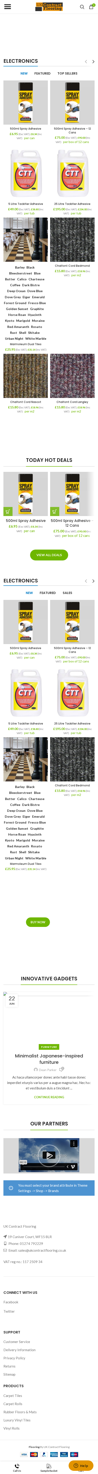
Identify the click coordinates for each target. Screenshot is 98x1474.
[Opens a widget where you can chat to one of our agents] (80, 1466)
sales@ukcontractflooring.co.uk (42, 1250)
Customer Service (16, 1342)
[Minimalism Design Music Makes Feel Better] (49, 438)
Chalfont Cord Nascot (25, 402)
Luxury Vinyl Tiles (17, 1420)
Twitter (9, 1311)
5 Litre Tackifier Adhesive (25, 204)
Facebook (10, 1302)
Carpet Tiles (12, 1396)
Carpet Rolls (12, 1404)
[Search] (82, 6)
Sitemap (9, 1374)
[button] (8, 511)
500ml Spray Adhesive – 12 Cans (72, 130)
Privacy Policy (14, 1358)
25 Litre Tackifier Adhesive (72, 204)
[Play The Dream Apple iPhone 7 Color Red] (49, 433)
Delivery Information (19, 1350)
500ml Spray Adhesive (25, 129)
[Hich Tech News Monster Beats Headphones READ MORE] (49, 427)
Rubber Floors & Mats (20, 1412)
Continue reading (49, 1097)
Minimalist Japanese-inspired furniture (49, 1059)
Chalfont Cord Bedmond (72, 266)
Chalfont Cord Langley (72, 402)
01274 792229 (31, 1243)
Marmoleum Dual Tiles (25, 344)
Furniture (49, 1047)
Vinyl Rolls (11, 1428)
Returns (9, 1366)
